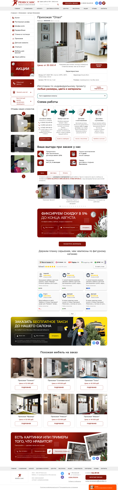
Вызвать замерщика (63, 138)
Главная (17, 8)
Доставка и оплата (53, 8)
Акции (86, 8)
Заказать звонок (71, 3)
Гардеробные (20, 30)
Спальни (18, 47)
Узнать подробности (98, 88)
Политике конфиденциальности (51, 233)
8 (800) (92, 473)
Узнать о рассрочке (81, 138)
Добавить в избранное (74, 481)
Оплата (65, 173)
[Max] (100, 3)
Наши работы (20, 57)
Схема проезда (73, 477)
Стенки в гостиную (22, 34)
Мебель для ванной (19, 52)
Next (23, 176)
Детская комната (21, 43)
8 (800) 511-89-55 (87, 3)
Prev (23, 113)
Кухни (17, 18)
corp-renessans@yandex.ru (95, 481)
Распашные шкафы (22, 22)
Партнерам (88, 468)
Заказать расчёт (99, 65)
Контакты (104, 8)
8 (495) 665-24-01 (87, 1)
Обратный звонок (95, 477)
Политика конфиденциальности (49, 487)
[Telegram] (96, 3)
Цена (42, 173)
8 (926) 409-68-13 (87, 5)
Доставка (53, 173)
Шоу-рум (65, 8)
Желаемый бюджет (69, 227)
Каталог (39, 8)
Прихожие (22, 13)
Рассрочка (76, 8)
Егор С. (46, 294)
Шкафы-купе (20, 26)
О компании (28, 8)
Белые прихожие (34, 13)
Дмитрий (93, 294)
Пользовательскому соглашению (66, 233)
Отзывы (94, 8)
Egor (92, 273)
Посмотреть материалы (72, 244)
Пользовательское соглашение (69, 487)
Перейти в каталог (99, 138)
